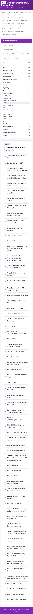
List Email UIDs (12, 326)
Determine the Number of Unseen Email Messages (15, 411)
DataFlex (13, 17)
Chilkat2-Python (11, 15)
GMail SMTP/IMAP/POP (9, 100)
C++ (3, 15)
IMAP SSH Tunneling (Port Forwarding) (15, 426)
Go (26, 17)
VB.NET (4, 31)
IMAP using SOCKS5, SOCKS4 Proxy (17, 376)
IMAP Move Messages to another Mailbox (15, 482)
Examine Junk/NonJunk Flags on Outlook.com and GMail (16, 510)
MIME (4, 107)
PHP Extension (6, 23)
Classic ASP (5, 17)
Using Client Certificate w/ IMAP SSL (16, 389)
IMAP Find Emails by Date (15, 594)
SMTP (13, 58)
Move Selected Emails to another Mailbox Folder (15, 562)
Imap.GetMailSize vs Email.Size (17, 295)
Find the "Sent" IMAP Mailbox (17, 589)
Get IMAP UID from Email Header (15, 540)
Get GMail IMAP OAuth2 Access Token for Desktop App (17, 169)
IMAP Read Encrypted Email (16, 599)
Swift (3, 28)
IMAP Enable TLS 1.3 (14, 584)
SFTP (4, 58)
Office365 (5, 109)
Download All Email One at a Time (16, 157)
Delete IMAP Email (13, 241)
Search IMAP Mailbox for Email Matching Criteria (17, 363)
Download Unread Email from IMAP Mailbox (16, 404)
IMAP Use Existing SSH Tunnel (17, 432)
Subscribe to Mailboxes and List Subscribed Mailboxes (16, 532)
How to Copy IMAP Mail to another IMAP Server (15, 222)
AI (3, 53)
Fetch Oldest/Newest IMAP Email (16, 282)
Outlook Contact (7, 116)
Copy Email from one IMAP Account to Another (16, 490)
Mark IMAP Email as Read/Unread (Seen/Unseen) (16, 332)
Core (5, 45)
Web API (11, 45)
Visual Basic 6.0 (19, 31)
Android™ (16, 12)
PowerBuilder (20, 23)
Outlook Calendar (8, 114)
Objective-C (24, 20)
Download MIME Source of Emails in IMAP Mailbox (16, 267)
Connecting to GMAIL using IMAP (16, 302)
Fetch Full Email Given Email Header (16, 439)
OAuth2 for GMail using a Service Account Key (15, 525)
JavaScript (9, 20)
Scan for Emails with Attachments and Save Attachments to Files (14, 258)
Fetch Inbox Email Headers (16, 450)
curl (7, 53)
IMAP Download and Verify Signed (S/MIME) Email (16, 547)
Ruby (19, 26)
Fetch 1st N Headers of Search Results (17, 274)
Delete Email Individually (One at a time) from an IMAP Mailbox (17, 248)
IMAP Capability (12, 465)
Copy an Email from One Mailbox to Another (15, 214)
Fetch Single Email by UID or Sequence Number (16, 289)
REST (27, 56)
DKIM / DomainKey (8, 93)
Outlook (5, 112)
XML (18, 58)
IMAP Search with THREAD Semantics (16, 570)
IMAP (28, 53)
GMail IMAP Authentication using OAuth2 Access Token (16, 177)
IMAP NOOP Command (14, 339)
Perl (13, 23)
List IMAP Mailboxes (14, 313)
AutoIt (22, 12)
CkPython (20, 15)
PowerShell (5, 26)
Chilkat (4, 12)
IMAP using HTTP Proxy (15, 308)
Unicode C (13, 28)
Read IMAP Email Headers (15, 352)
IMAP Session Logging (14, 369)
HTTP (23, 53)
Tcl (7, 28)
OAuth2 (18, 56)
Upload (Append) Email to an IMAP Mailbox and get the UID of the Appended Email (17, 458)
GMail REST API (7, 98)
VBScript (10, 31)
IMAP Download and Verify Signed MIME (16, 555)
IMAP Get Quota (12, 476)
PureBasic (13, 26)
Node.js (16, 20)
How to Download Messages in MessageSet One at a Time (17, 577)
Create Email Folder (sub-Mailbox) (15, 229)
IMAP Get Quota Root (14, 471)
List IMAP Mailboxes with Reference (15, 320)
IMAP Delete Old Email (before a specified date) (17, 517)
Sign (9, 58)
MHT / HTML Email (8, 105)
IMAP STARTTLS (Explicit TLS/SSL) (15, 396)
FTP (19, 53)
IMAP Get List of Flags (14, 503)
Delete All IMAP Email (14, 235)
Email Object (6, 96)
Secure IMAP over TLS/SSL (16, 163)
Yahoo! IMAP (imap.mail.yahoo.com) (14, 419)
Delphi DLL (21, 17)
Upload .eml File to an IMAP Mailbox (16, 497)
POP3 (4, 119)
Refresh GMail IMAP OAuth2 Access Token (16, 184)
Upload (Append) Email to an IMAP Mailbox (16, 207)
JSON (12, 56)
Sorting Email (11, 382)
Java (3, 20)
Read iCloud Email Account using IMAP (16, 192)
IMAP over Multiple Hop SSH (16, 445)
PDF (23, 56)
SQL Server (26, 26)
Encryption (13, 53)
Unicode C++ (22, 28)
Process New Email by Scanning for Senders (14, 345)
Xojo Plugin (15, 34)
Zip (22, 58)
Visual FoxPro (6, 34)
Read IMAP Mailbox (13, 357)
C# (30, 12)
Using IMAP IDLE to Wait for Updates (16, 199)
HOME (10, 12)
